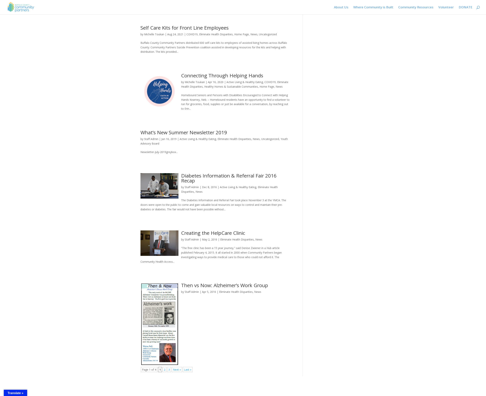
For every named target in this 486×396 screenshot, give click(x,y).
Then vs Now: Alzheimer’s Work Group (224, 285)
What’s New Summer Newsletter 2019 (183, 132)
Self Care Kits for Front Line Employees (184, 27)
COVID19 (192, 34)
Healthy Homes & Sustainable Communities (231, 86)
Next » (177, 369)
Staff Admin (151, 139)
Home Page (241, 34)
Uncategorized (268, 34)
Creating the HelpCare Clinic (213, 232)
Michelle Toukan (154, 34)
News (253, 34)
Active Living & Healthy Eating (244, 82)
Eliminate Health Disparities (216, 34)
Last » (187, 369)
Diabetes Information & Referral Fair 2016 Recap (229, 178)
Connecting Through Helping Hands (222, 75)
